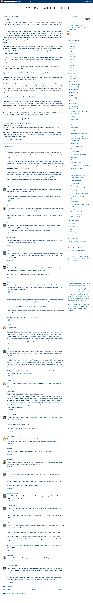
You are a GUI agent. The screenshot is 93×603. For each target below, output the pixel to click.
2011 (71, 76)
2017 (71, 60)
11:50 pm (10, 431)
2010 (71, 79)
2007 (71, 229)
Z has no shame (76, 216)
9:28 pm (10, 386)
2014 (71, 68)
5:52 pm (10, 292)
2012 (71, 73)
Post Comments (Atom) (18, 593)
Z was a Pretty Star (76, 168)
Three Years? (75, 114)
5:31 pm (10, 260)
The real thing (75, 122)
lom (8, 448)
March (73, 106)
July (72, 95)
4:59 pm (10, 201)
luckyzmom (10, 565)
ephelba (9, 325)
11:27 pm (10, 410)
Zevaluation (74, 201)
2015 (71, 65)
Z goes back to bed (76, 162)
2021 (71, 51)
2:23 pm (10, 550)
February (74, 109)
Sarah (8, 265)
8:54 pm (10, 343)
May (72, 100)
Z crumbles (74, 160)
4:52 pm (10, 182)
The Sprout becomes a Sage (79, 193)
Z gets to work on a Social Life (80, 165)
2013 (71, 70)
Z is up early (74, 157)
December (74, 81)
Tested (73, 116)
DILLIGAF (10, 414)
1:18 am (10, 444)
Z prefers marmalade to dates (79, 111)
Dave (8, 206)
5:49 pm (10, 277)
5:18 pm (10, 245)
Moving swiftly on (76, 151)
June (72, 98)
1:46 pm (10, 501)
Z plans (73, 209)
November (74, 84)
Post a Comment (8, 586)
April (72, 103)
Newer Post (6, 589)
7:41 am (10, 467)
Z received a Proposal (77, 196)
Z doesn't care (75, 199)
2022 (71, 49)
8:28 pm (10, 320)
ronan (69, 34)
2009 (71, 223)
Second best (74, 119)
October (73, 87)
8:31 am (10, 488)
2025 (71, 46)
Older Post (60, 589)
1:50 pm (10, 518)
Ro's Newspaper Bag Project (76, 250)
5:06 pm (10, 218)
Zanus (73, 149)
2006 (71, 232)
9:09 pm (10, 376)
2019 (71, 57)
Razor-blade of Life (46, 8)
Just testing (74, 127)
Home (33, 589)
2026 (71, 43)
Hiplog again (74, 130)
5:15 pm (10, 233)
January (73, 220)
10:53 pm (10, 582)
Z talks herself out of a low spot (80, 154)
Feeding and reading (77, 136)
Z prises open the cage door (79, 133)
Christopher (10, 493)
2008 (71, 226)
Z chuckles (74, 125)
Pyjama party (75, 183)
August (73, 92)
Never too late (75, 143)
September (74, 89)
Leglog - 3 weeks (76, 180)
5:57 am (10, 454)
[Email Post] (20, 139)
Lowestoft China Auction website (77, 241)
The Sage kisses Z (76, 146)
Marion (9, 436)
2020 (71, 54)
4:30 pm (10, 561)
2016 (71, 62)
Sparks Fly (74, 190)
